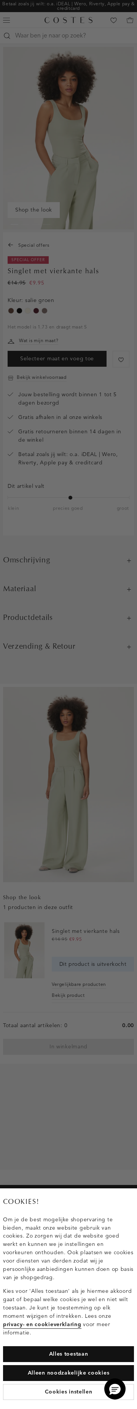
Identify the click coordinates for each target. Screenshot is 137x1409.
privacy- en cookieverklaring (42, 1324)
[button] (115, 1389)
